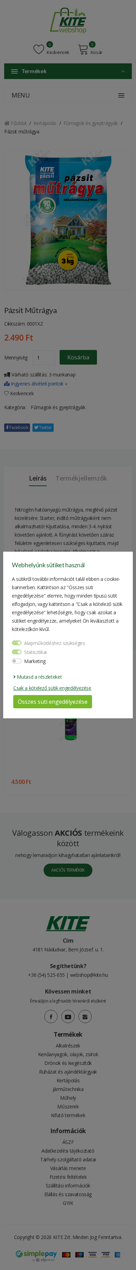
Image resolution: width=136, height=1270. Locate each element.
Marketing (35, 661)
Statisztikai (35, 652)
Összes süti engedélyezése (53, 702)
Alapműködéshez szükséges (54, 643)
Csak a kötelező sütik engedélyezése (52, 688)
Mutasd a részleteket (39, 676)
